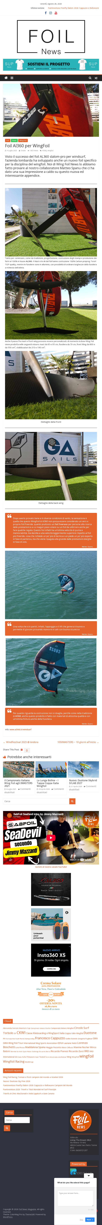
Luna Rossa (20, 1047)
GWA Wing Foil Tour (13, 1043)
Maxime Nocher (82, 1047)
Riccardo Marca (44, 1051)
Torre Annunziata (51, 1057)
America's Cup (24, 1028)
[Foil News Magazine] (51, 18)
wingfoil (50, 150)
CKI (15, 1033)
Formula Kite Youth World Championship (20, 1039)
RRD (86, 1051)
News (14, 140)
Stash (37, 1057)
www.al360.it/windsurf (20, 729)
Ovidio (23, 150)
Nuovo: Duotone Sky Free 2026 (73, 8)
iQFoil (60, 1043)
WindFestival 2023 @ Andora (20, 742)
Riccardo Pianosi (59, 1051)
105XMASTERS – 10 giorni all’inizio (78, 742)
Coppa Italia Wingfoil (74, 1033)
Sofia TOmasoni (28, 1057)
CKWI (21, 1032)
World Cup (29, 1062)
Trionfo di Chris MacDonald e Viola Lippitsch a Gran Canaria (28, 1093)
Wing (69, 1056)
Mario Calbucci (67, 1047)
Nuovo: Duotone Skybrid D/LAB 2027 (83, 782)
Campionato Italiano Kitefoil (40, 1028)
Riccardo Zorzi (76, 1051)
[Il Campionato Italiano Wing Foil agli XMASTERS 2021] (18, 762)
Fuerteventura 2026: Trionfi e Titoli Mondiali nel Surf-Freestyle (29, 1089)
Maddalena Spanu (35, 1047)
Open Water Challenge (31, 1051)
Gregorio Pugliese (85, 1038)
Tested (42, 1057)
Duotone (90, 1033)
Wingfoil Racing (13, 1061)
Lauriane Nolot (70, 1043)
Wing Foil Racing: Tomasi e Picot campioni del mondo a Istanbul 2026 (33, 1077)
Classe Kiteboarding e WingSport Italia (45, 1033)
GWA (95, 1038)
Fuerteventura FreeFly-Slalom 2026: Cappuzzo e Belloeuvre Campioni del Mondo (37, 1085)
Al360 (44, 150)
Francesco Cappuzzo (50, 1038)
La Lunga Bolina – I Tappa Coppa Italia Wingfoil (48, 783)
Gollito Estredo (71, 1038)
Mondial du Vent (16, 1051)
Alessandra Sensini (10, 1028)
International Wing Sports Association (40, 1043)
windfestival (62, 1057)
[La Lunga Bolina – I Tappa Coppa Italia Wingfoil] (51, 762)
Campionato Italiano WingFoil (62, 1028)
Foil (7, 140)
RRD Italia (18, 1057)
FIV (4, 1038)
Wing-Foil (23, 140)
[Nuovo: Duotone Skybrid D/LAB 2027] (83, 762)
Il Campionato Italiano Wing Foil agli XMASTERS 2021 (18, 783)
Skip (81, 1220)
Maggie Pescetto (53, 1047)
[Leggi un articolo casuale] (96, 78)
